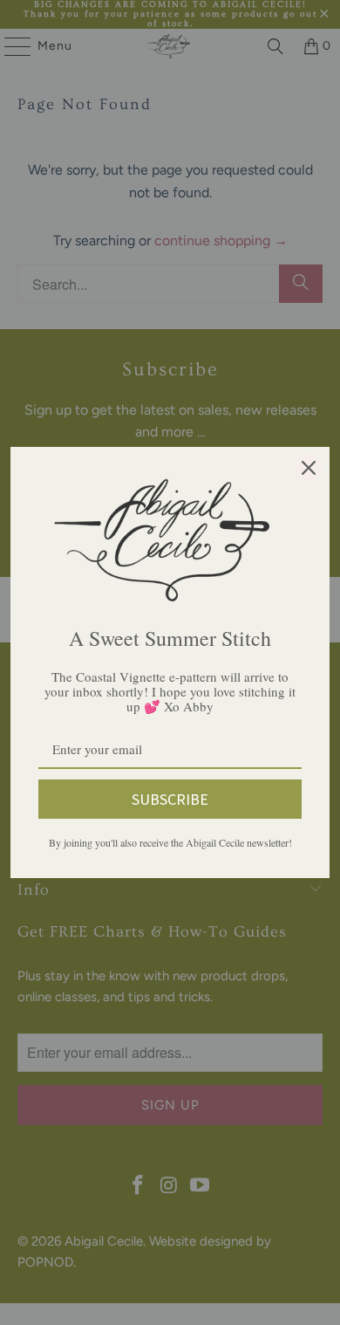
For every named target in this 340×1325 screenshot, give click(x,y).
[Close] (309, 468)
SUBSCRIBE (170, 799)
